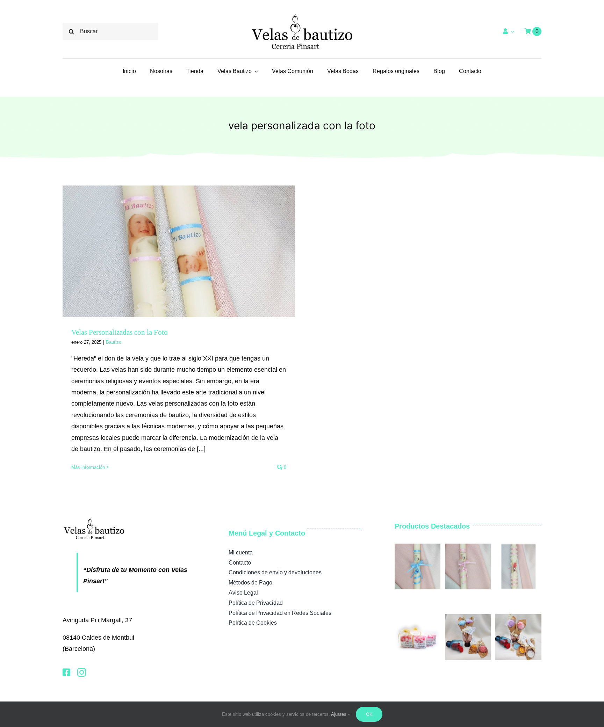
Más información (88, 467)
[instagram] (81, 672)
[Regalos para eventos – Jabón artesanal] (417, 617)
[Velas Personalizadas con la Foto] (179, 251)
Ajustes (339, 714)
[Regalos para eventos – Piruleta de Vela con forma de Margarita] (518, 617)
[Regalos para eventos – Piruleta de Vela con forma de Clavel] (468, 617)
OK (369, 714)
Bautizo (113, 342)
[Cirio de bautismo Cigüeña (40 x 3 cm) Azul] (417, 547)
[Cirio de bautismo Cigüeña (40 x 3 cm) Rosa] (468, 547)
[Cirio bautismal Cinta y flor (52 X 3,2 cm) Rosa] (518, 547)
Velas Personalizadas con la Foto (119, 332)
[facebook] (66, 672)
